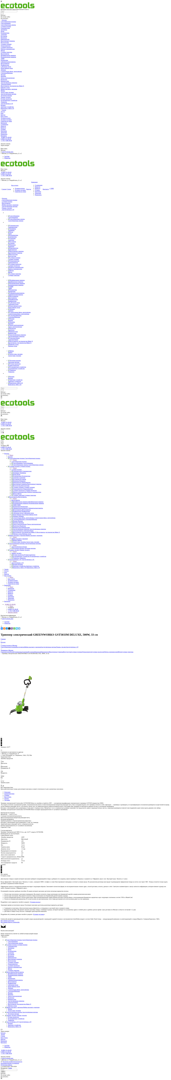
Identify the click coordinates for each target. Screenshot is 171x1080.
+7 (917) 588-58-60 (6, 140)
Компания (11, 588)
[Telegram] (19, 628)
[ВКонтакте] (2, 628)
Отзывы (6, 795)
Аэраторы (25, 652)
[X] (9, 628)
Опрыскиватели (87, 652)
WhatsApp (7, 158)
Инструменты (15, 500)
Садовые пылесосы (98, 652)
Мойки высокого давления (19, 538)
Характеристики (9, 793)
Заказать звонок (12, 612)
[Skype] (17, 628)
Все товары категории (7, 920)
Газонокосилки (5, 652)
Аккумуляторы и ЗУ (17, 563)
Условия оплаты (35, 902)
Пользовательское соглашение (10, 1063)
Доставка (7, 800)
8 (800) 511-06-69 (6, 137)
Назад (11, 455)
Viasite (10, 1068)
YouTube (6, 156)
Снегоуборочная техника (19, 461)
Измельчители (45, 652)
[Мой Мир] (7, 628)
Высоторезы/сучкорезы (56, 652)
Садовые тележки (76, 652)
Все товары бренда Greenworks (10, 922)
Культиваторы (17, 652)
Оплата (6, 798)
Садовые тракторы (127, 652)
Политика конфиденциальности (12, 1061)
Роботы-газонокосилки (111, 652)
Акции (3, 1034)
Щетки (120, 652)
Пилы (11, 652)
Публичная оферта (6, 1065)
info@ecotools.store (7, 152)
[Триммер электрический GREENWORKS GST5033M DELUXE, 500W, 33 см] (21, 715)
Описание (7, 792)
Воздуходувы (67, 652)
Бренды (3, 1039)
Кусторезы (31, 652)
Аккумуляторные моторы (19, 546)
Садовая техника (16, 469)
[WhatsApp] (14, 628)
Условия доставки (38, 914)
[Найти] (2, 13)
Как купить (11, 579)
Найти (3, 1071)
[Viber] (12, 628)
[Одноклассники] (4, 628)
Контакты (4, 1042)
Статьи (3, 1036)
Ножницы (37, 652)
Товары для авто (16, 553)
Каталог (10, 457)
